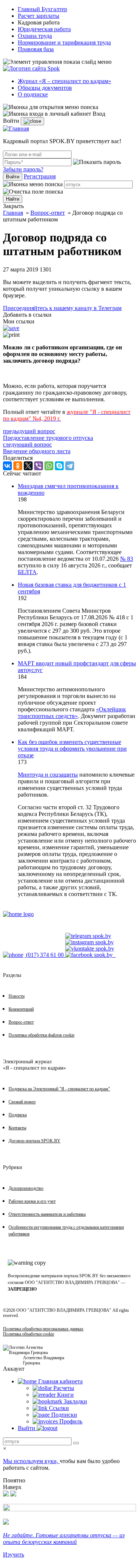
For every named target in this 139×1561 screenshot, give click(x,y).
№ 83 (126, 559)
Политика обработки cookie (28, 1334)
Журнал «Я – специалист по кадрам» (64, 81)
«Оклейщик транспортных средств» (72, 712)
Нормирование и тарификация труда (64, 42)
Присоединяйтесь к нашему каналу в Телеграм (62, 308)
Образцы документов (45, 88)
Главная (13, 213)
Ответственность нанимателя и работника (47, 1214)
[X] (28, 465)
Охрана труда (35, 36)
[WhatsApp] (48, 465)
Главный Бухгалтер (42, 9)
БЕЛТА (27, 572)
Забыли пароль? (23, 169)
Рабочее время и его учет (32, 1201)
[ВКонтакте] (7, 465)
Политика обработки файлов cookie (42, 1035)
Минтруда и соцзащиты (48, 774)
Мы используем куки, (31, 1461)
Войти (12, 177)
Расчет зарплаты (38, 16)
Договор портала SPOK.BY (34, 1140)
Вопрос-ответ (47, 213)
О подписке (33, 94)
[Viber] (38, 465)
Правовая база (36, 49)
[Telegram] (69, 465)
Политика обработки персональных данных (43, 1328)
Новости (16, 996)
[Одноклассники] (17, 465)
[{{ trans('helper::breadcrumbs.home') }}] (18, 914)
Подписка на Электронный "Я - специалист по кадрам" (59, 1088)
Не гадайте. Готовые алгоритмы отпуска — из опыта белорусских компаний (64, 1538)
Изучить (13, 1554)
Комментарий (21, 1009)
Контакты (17, 1127)
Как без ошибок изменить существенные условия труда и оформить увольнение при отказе (72, 748)
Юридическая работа (44, 29)
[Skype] (59, 465)
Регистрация (40, 176)
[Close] (32, 121)
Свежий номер (22, 1101)
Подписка (18, 1114)
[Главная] (16, 128)
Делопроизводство (26, 1188)
